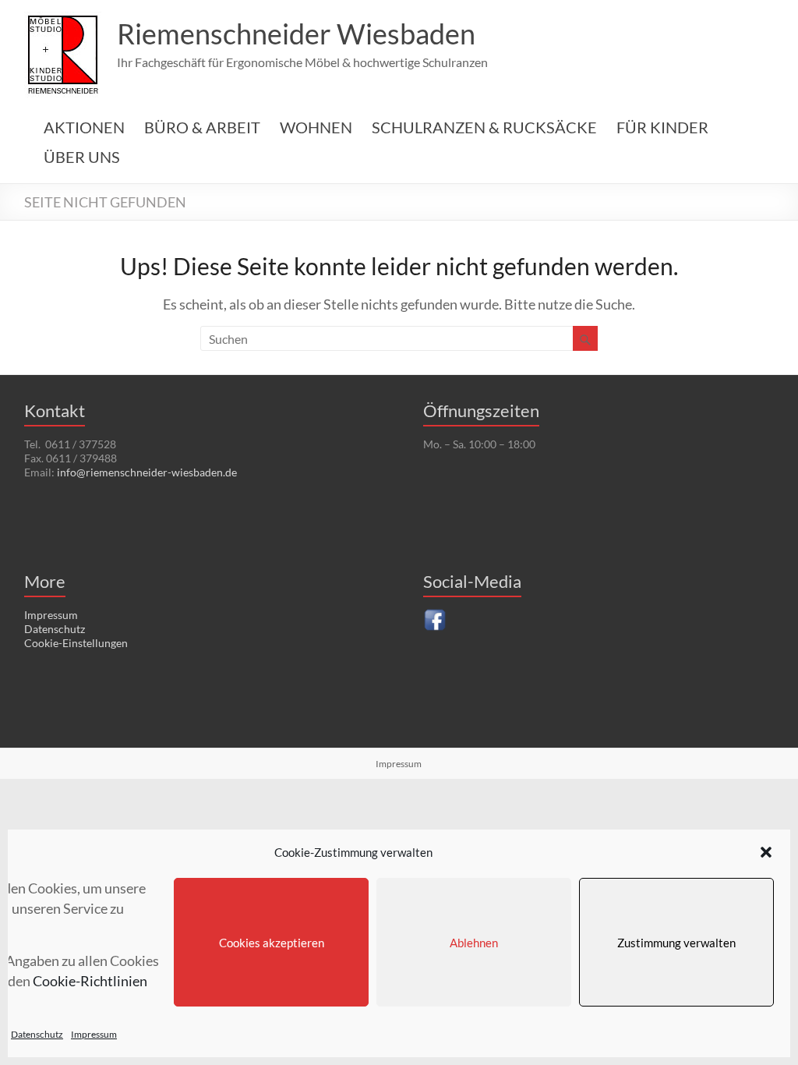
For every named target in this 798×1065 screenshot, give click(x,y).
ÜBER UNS (82, 156)
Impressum (94, 1034)
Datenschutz (37, 1034)
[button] (766, 852)
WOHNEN (316, 127)
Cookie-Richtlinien (90, 980)
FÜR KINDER (662, 127)
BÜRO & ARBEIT (202, 127)
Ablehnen (474, 943)
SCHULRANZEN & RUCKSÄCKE (484, 127)
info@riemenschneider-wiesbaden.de (147, 472)
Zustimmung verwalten (676, 943)
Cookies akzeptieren (271, 943)
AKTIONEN (84, 127)
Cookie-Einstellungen (76, 642)
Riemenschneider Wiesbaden (296, 33)
